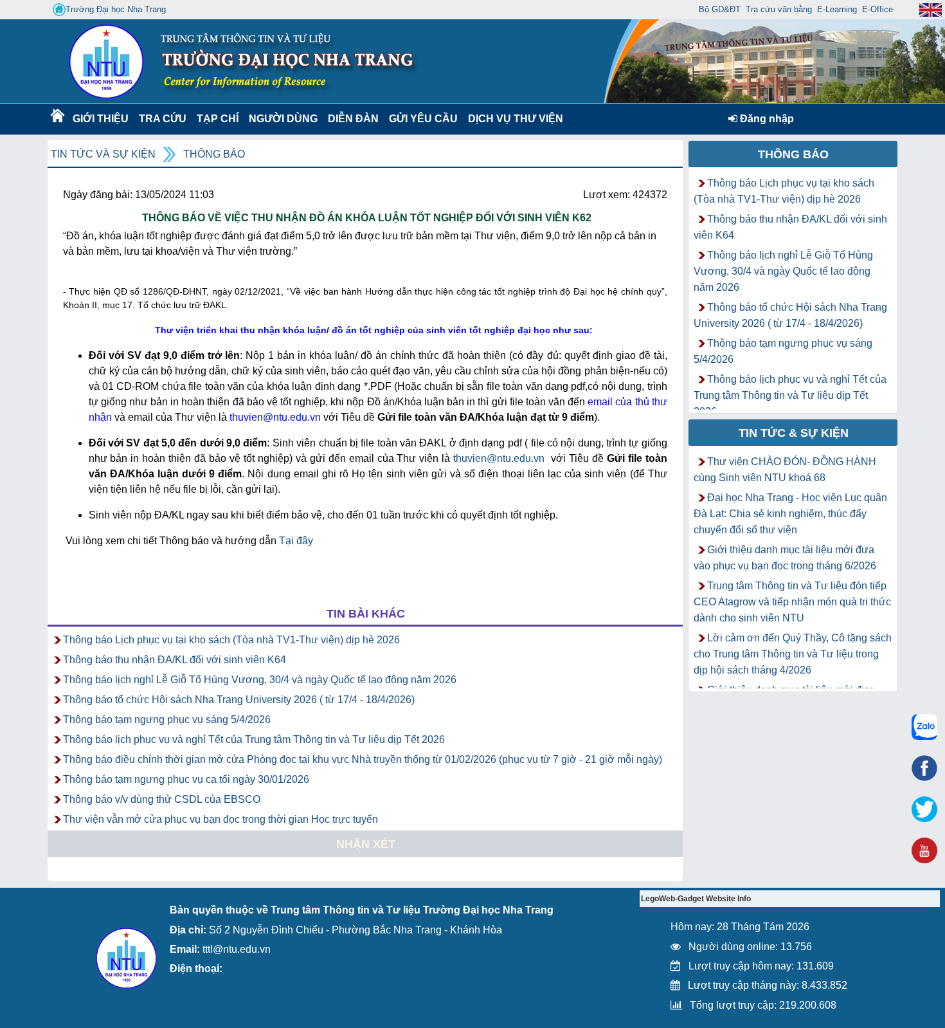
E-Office (877, 9)
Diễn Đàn (353, 118)
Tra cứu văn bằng (779, 9)
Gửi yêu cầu (423, 118)
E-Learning (837, 9)
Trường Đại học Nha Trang (116, 9)
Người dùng (282, 118)
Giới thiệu (100, 118)
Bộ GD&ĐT (720, 9)
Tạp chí (218, 118)
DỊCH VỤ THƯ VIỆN (513, 118)
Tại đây (296, 540)
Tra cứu (162, 118)
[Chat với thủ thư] (924, 727)
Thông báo (214, 154)
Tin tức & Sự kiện (794, 433)
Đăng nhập (765, 118)
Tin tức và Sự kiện (103, 154)
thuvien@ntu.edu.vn (498, 458)
